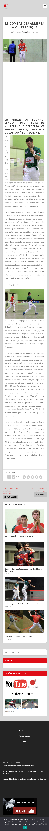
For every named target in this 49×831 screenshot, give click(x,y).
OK (25, 827)
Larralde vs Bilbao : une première (19, 637)
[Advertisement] (24, 91)
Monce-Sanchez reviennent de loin (20, 536)
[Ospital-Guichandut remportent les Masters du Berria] (24, 554)
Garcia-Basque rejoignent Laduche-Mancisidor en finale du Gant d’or (24, 772)
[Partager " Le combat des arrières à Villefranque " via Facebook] (9, 477)
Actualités (26, 32)
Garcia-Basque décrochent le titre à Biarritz (18, 766)
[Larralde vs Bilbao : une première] (24, 621)
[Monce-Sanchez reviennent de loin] (24, 521)
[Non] (46, 824)
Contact (24, 741)
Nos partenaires (24, 736)
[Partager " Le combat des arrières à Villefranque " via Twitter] (13, 477)
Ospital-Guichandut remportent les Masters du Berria (24, 570)
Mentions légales (24, 731)
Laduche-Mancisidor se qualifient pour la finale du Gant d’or (24, 779)
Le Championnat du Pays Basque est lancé (23, 604)
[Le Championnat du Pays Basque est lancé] (24, 589)
